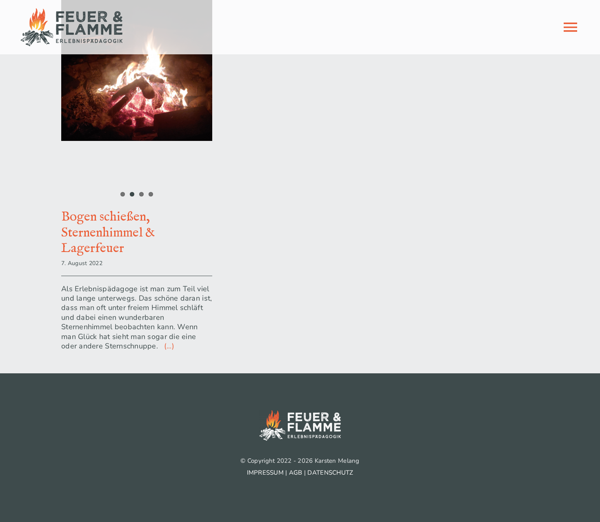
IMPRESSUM (265, 472)
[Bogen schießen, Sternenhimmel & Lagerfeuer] (136, 70)
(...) (167, 346)
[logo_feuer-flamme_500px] (71, 12)
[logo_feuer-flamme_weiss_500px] (300, 414)
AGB (295, 472)
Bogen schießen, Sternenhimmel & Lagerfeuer (108, 233)
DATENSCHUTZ (330, 472)
